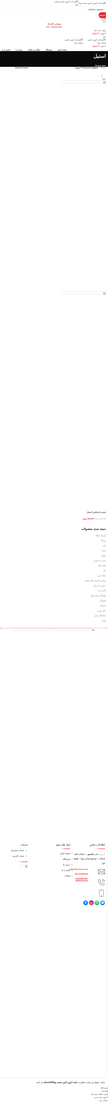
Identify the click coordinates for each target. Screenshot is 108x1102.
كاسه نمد (102, 590)
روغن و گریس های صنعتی (95, 580)
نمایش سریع (94, 506)
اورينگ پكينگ (100, 535)
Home (103, 68)
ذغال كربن (101, 575)
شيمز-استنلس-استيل (96, 512)
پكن (104, 545)
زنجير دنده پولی (99, 585)
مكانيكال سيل (100, 615)
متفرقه (103, 605)
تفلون (103, 555)
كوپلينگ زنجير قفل (98, 595)
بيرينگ (103, 540)
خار (104, 570)
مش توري (102, 610)
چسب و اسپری (99, 560)
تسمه (103, 550)
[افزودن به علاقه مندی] (79, 506)
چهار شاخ (102, 565)
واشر (104, 620)
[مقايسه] (87, 506)
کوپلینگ (103, 600)
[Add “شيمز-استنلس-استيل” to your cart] (102, 506)
